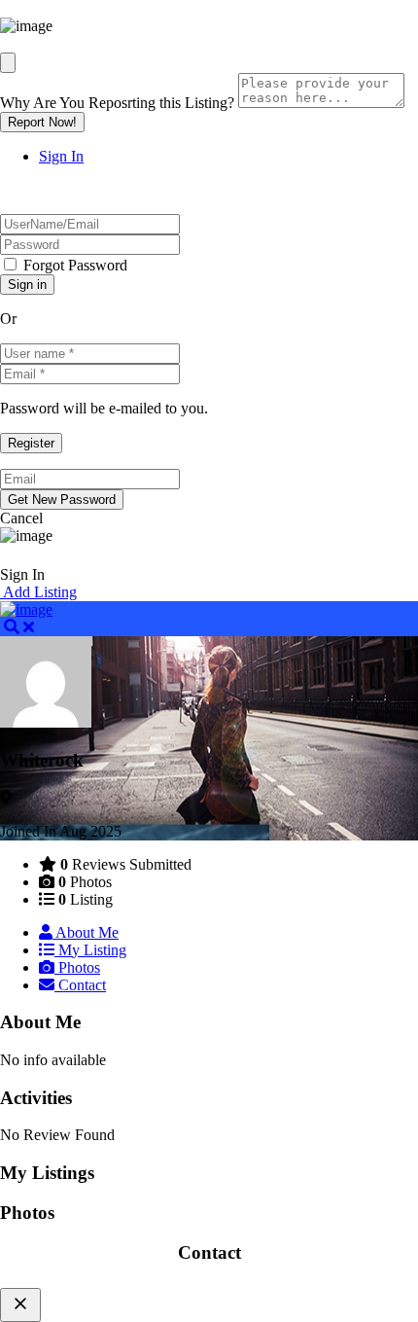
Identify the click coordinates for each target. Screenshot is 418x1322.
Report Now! (42, 122)
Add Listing (38, 592)
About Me (85, 932)
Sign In (61, 156)
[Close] (8, 63)
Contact (80, 985)
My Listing (90, 950)
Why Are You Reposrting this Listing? (117, 102)
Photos (77, 967)
